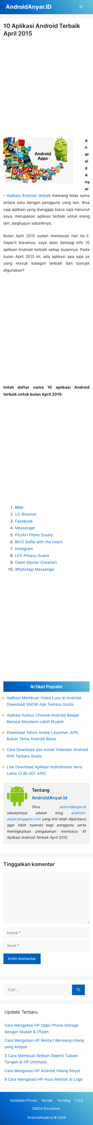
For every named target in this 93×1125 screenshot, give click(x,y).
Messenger (25, 528)
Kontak (47, 1100)
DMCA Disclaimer (46, 1108)
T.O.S (79, 1100)
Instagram (24, 548)
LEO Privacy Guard (32, 555)
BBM (19, 507)
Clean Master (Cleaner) (36, 562)
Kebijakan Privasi (23, 1100)
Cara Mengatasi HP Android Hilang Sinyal (42, 1071)
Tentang (63, 1100)
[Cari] (78, 990)
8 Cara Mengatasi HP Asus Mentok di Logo (44, 1079)
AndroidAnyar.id (40, 1117)
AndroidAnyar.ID (28, 6)
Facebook (24, 521)
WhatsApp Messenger (35, 569)
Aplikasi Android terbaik (29, 195)
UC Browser (26, 514)
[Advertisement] (46, 87)
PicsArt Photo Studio (34, 535)
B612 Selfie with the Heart (39, 542)
